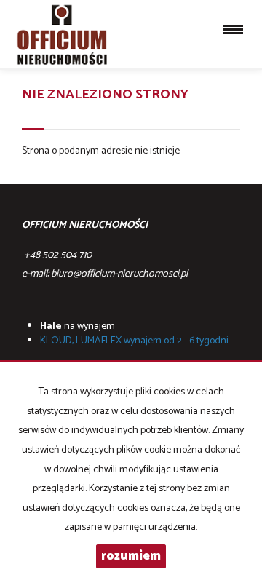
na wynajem (77, 326)
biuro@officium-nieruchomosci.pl (119, 274)
